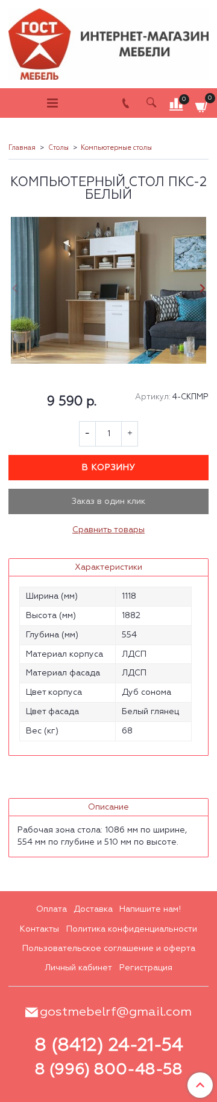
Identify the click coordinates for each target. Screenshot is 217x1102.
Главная (22, 148)
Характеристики (108, 567)
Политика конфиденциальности (131, 929)
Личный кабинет (78, 968)
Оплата (51, 909)
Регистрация (145, 968)
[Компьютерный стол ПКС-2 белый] (108, 290)
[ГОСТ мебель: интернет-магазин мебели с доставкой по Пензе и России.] (108, 41)
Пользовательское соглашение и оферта (108, 948)
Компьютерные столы (116, 148)
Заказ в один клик (108, 501)
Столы (58, 148)
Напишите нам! (150, 909)
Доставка (93, 909)
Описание (108, 807)
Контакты (39, 929)
